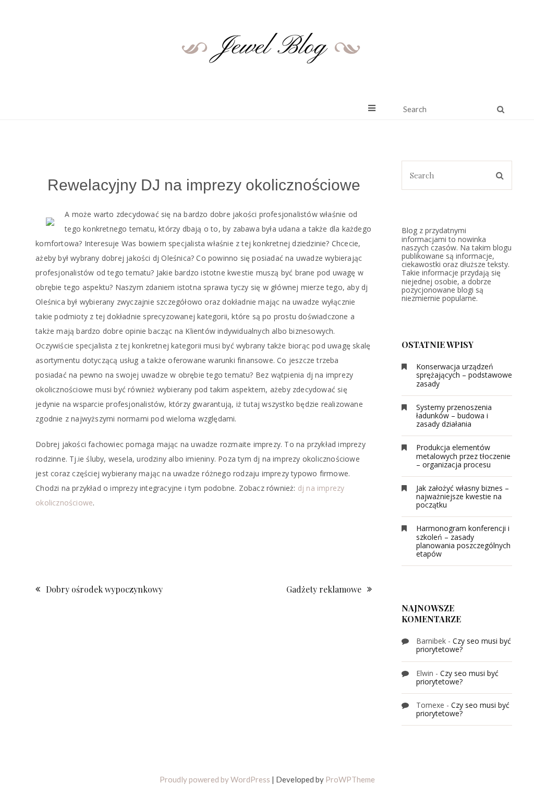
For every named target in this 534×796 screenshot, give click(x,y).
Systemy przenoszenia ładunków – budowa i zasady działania (454, 415)
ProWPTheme (350, 779)
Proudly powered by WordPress (215, 779)
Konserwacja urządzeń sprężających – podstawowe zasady (464, 374)
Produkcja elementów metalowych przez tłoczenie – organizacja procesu (463, 455)
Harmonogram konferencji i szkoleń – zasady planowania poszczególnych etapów (463, 541)
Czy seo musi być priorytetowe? (463, 645)
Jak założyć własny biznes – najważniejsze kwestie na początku (462, 496)
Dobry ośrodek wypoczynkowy (104, 589)
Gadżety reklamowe (323, 589)
